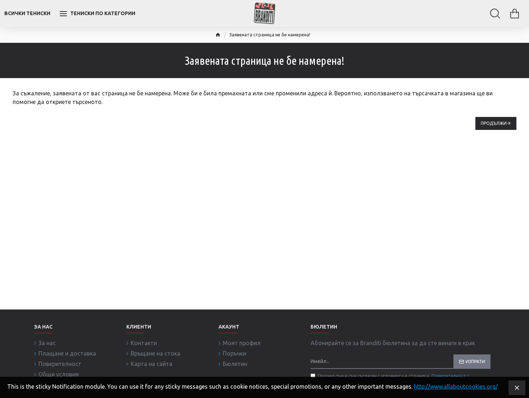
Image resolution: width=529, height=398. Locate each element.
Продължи (494, 123)
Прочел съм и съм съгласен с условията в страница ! (393, 375)
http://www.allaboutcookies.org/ (456, 386)
